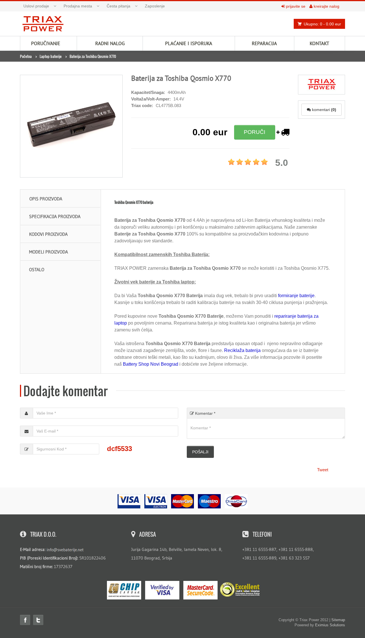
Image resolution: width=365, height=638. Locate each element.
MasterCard (200, 590)
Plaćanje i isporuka (188, 43)
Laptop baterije (51, 56)
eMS (124, 590)
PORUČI (254, 132)
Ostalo (36, 269)
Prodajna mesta (78, 6)
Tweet (322, 469)
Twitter (38, 620)
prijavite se (295, 6)
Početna (26, 56)
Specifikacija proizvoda (54, 216)
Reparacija (264, 43)
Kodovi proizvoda (48, 234)
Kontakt (319, 43)
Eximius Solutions (330, 625)
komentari (323, 109)
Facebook (25, 620)
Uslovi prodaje (36, 6)
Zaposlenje (155, 6)
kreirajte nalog (326, 6)
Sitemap (338, 620)
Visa (162, 590)
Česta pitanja (118, 6)
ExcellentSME (239, 590)
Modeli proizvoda (48, 252)
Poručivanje (45, 43)
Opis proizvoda (45, 199)
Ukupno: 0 (322, 24)
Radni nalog (110, 43)
